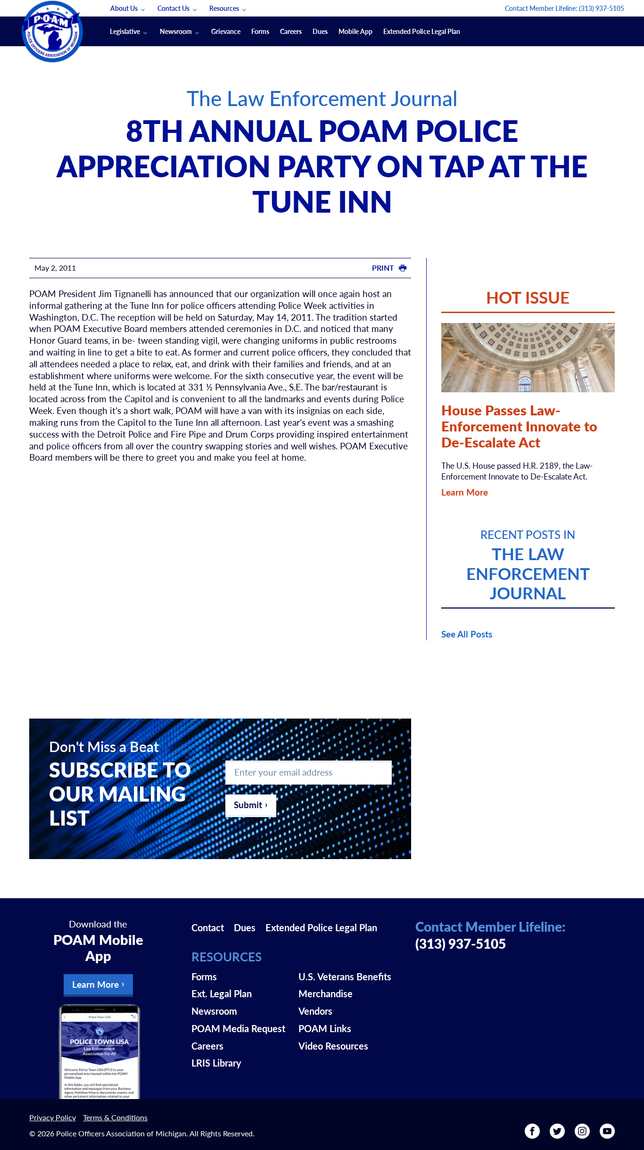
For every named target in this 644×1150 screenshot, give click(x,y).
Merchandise (325, 993)
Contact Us (173, 8)
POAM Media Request (238, 1028)
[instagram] (582, 1134)
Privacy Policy (52, 1117)
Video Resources (333, 1045)
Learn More (464, 492)
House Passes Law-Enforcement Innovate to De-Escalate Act (519, 426)
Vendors (315, 1011)
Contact (207, 927)
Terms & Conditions (115, 1117)
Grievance (225, 31)
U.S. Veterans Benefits (344, 976)
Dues (320, 31)
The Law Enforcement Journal (322, 97)
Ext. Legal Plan (221, 993)
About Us (124, 8)
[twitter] (557, 1134)
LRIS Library (216, 1062)
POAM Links (324, 1028)
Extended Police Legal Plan (421, 31)
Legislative (125, 31)
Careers (291, 31)
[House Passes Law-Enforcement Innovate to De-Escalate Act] (528, 357)
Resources (224, 8)
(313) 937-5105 (601, 8)
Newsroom (176, 31)
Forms (260, 31)
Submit (248, 804)
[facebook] (532, 1134)
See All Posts (466, 634)
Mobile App (355, 31)
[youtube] (607, 1134)
